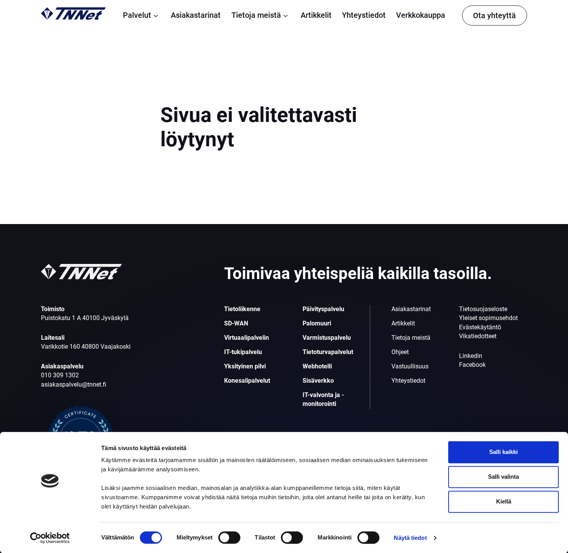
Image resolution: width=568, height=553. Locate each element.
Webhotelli (317, 366)
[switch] (229, 537)
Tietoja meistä (256, 15)
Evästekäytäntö (480, 327)
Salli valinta (503, 476)
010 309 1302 (60, 375)
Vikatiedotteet (478, 336)
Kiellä (503, 501)
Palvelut (137, 15)
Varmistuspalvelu (327, 337)
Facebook (472, 364)
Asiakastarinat (196, 15)
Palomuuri (317, 323)
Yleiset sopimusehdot (488, 318)
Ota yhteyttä (494, 15)
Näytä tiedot (410, 537)
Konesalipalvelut (247, 380)
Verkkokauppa (420, 15)
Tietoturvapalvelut (328, 352)
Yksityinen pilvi (245, 366)
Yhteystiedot (364, 15)
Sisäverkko (318, 380)
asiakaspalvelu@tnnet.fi (73, 384)
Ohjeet (400, 352)
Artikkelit (316, 15)
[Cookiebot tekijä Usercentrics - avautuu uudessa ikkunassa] (50, 538)
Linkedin (470, 356)
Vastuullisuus (410, 366)
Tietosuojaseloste (483, 309)
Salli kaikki (503, 452)
